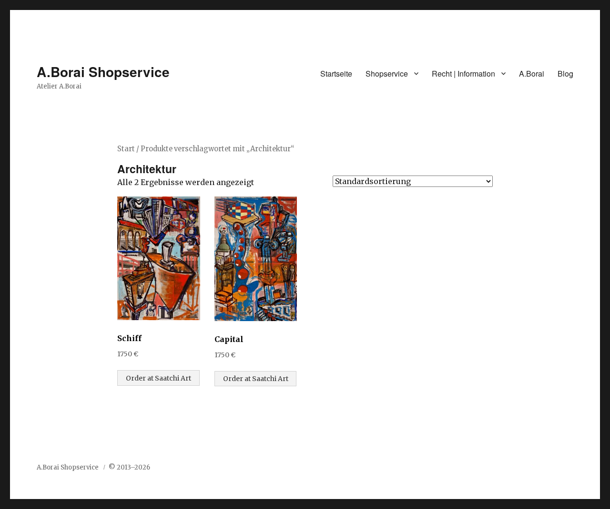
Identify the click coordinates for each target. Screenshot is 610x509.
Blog (565, 73)
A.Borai (531, 73)
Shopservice (387, 73)
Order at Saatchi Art (158, 378)
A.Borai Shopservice (103, 71)
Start (126, 149)
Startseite (336, 73)
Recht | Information (463, 73)
